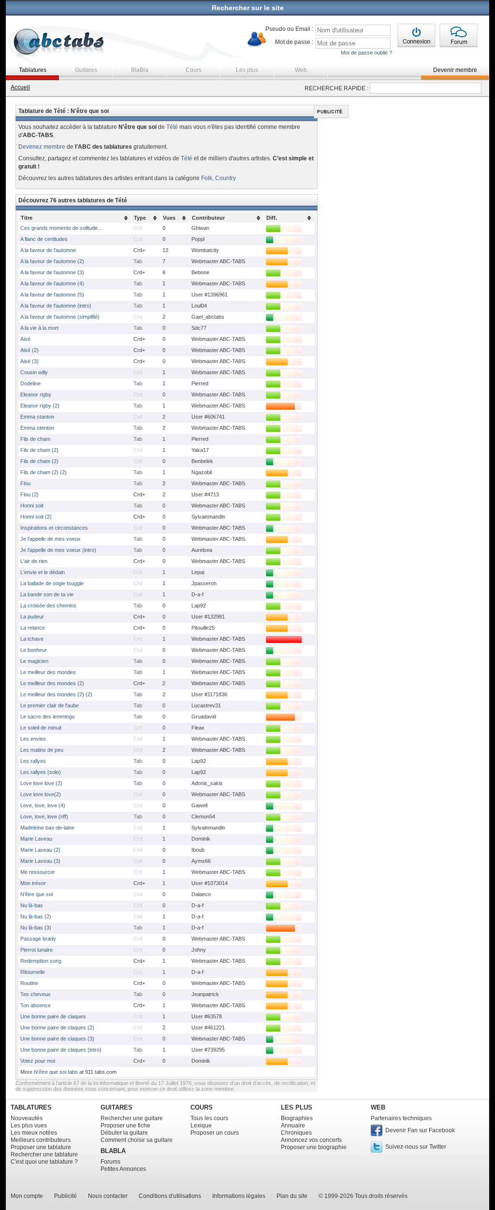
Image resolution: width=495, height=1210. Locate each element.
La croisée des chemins (48, 605)
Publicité (65, 1196)
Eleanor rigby (35, 394)
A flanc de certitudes (44, 239)
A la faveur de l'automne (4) (52, 283)
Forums (110, 1161)
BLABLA (113, 1150)
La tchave (32, 639)
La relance (32, 628)
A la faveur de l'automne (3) (52, 272)
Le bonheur (33, 650)
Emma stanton (37, 417)
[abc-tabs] (59, 43)
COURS (201, 1107)
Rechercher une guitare (132, 1118)
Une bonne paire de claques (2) (57, 1027)
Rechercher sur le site (248, 8)
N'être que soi (36, 894)
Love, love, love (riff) (44, 816)
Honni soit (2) (36, 517)
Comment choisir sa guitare (137, 1140)
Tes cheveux (35, 994)
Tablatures (32, 70)
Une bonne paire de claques (53, 1016)
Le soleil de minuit (40, 728)
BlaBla (139, 70)
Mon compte (27, 1196)
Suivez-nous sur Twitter (415, 1146)
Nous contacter (108, 1196)
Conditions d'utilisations (170, 1196)
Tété (172, 127)
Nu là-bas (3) (35, 927)
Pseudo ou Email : (289, 29)
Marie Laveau (36, 839)
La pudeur (32, 616)
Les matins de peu (41, 750)
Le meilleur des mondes (48, 672)
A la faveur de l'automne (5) (52, 294)
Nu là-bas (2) (35, 916)
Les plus (247, 70)
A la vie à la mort (39, 328)
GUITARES (116, 1107)
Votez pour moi (37, 1061)
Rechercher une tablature (44, 1154)
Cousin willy (34, 372)
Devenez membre (41, 146)
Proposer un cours (214, 1132)
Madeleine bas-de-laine (47, 827)
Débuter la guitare (124, 1132)
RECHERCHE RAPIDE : (336, 88)
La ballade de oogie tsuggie (52, 583)
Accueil (20, 87)
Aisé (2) (29, 350)
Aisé (25, 339)
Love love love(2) (40, 794)
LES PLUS (296, 1107)
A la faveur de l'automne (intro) (55, 306)
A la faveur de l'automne (48, 250)
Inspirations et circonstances (54, 528)
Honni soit (32, 505)
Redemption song (40, 961)
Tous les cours (209, 1118)
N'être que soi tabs (56, 1072)
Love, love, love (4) (42, 805)
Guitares (86, 70)
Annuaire (293, 1125)
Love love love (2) (41, 783)
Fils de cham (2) (39, 450)
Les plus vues (29, 1125)
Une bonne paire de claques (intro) (61, 1050)
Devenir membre (455, 70)
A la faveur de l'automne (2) (52, 261)
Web (301, 70)
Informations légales (238, 1196)
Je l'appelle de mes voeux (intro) (58, 550)
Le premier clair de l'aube (49, 705)
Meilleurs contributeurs (41, 1140)
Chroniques (296, 1132)
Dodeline (30, 383)
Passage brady (38, 939)
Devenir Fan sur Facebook (420, 1130)
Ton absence (35, 1005)
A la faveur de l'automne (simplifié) (60, 317)
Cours (194, 70)
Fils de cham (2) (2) (43, 472)
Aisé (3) (29, 361)
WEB (378, 1107)
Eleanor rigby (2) (39, 405)
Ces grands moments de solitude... (61, 228)
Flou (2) (29, 494)
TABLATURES (31, 1107)
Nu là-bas (31, 905)
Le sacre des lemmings (47, 716)
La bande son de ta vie (46, 594)
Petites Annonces (123, 1169)
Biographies (297, 1118)
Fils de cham (35, 439)
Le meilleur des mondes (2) (52, 683)
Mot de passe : (294, 42)
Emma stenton (37, 428)
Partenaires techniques (401, 1118)
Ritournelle (32, 972)
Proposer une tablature (41, 1147)
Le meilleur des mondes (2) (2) (56, 694)
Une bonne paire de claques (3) (57, 1038)
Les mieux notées (34, 1132)
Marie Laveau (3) (40, 861)
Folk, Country (218, 178)
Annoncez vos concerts (311, 1140)
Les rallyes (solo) (40, 772)
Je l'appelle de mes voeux (50, 539)
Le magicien (34, 661)
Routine (29, 983)
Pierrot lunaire (36, 950)
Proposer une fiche (125, 1125)
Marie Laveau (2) (40, 850)
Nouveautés (27, 1118)
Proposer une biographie (314, 1147)
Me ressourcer (37, 872)
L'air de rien (33, 561)
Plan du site (292, 1196)
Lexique (201, 1125)
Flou (25, 483)
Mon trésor (33, 883)
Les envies (33, 739)
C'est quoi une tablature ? (44, 1161)
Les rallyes (33, 761)
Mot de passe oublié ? (366, 53)
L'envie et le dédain (42, 572)
